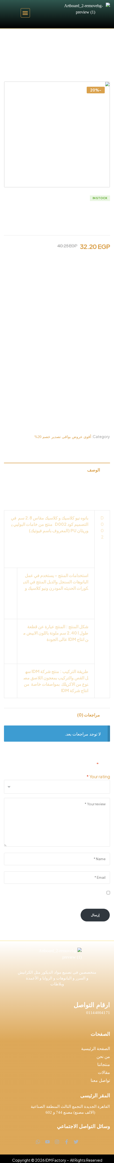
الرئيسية (99, 36)
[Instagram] (57, 1142)
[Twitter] (76, 1142)
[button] (25, 13)
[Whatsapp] (38, 1142)
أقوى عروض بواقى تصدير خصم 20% (67, 36)
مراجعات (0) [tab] (88, 715)
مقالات (104, 1072)
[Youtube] (47, 1142)
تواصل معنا (100, 1080)
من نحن (103, 1056)
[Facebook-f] (66, 1142)
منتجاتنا (103, 1064)
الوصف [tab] (93, 470)
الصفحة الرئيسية (95, 1048)
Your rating (98, 776)
